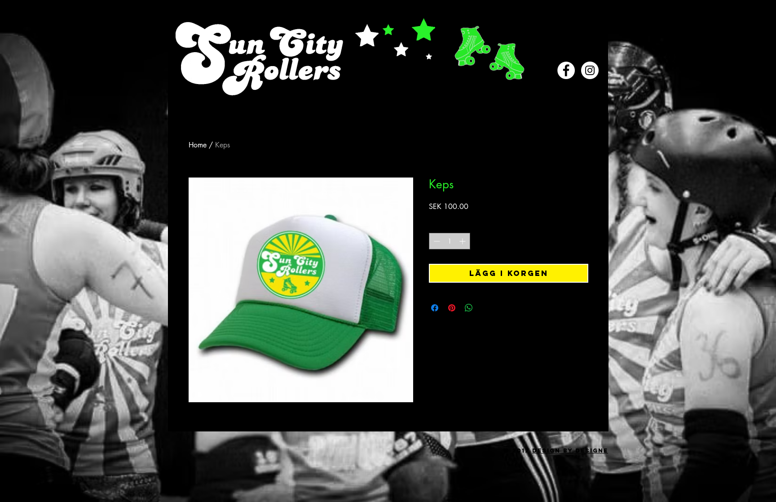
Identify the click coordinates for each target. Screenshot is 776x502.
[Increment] (463, 241)
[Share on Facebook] (434, 307)
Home (198, 145)
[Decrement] (435, 241)
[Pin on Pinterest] (451, 307)
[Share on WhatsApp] (468, 307)
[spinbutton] (449, 241)
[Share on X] (486, 307)
